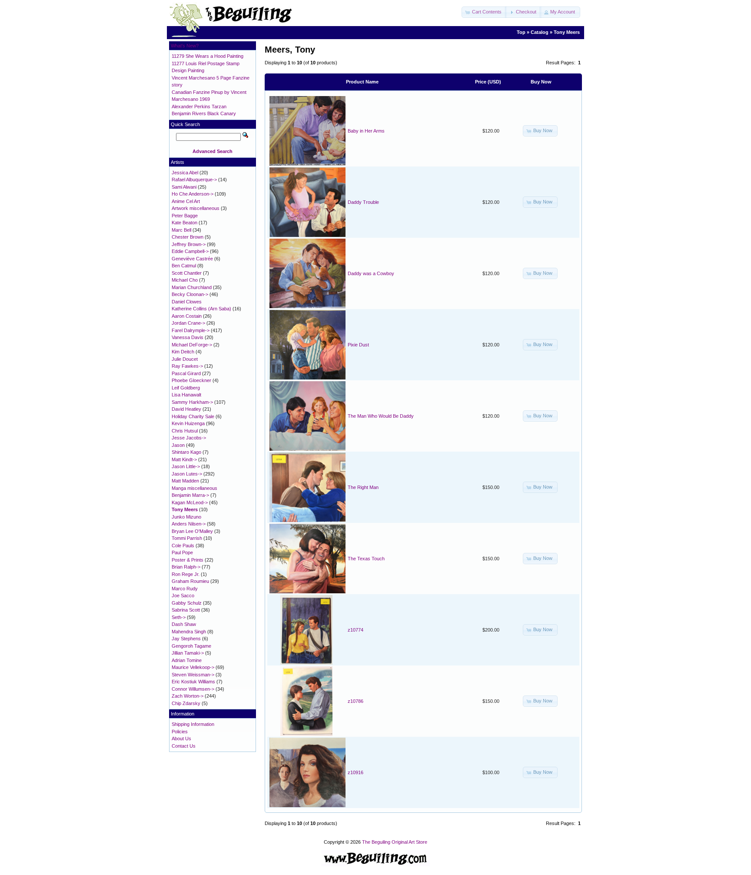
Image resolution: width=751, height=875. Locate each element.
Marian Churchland (192, 287)
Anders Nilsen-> (189, 523)
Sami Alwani (184, 187)
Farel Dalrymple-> (190, 330)
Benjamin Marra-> (190, 495)
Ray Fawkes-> (187, 366)
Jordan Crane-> (188, 323)
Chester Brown (187, 237)
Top (521, 32)
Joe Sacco (183, 595)
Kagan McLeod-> (190, 502)
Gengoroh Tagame (191, 646)
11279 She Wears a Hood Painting (207, 56)
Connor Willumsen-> (193, 689)
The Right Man (363, 487)
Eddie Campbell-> (190, 251)
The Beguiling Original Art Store (394, 842)
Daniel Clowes (187, 301)
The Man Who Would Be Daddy (381, 416)
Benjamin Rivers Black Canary (204, 113)
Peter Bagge (185, 215)
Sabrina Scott (186, 609)
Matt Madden (185, 480)
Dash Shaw (184, 624)
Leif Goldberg (186, 387)
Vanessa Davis (187, 337)
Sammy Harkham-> (192, 402)
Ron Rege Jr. (185, 574)
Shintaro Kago (186, 452)
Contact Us (184, 746)
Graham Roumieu (190, 581)
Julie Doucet (185, 359)
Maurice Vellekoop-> (193, 667)
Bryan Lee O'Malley (192, 531)
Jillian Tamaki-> (188, 652)
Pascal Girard (186, 373)
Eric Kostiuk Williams (193, 681)
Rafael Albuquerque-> (194, 179)
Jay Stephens (186, 638)
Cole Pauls (183, 545)
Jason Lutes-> (187, 473)
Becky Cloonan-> (190, 294)
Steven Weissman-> (193, 674)
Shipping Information (193, 724)
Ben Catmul (184, 265)
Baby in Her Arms (366, 130)
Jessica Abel (185, 172)
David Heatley (186, 409)
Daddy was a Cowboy (371, 273)
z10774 (355, 629)
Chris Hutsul (185, 430)
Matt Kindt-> (184, 459)
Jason (178, 445)
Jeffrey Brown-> (189, 244)
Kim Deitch (183, 351)
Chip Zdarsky (186, 703)
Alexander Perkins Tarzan (199, 106)
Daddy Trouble (363, 202)
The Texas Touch (366, 558)
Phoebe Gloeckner (191, 380)
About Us (181, 738)
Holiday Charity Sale (193, 416)
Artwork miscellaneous (195, 208)
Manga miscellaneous (194, 488)
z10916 (355, 772)
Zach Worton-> (187, 696)
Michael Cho (185, 280)
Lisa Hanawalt (186, 394)
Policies (180, 731)
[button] (484, 12)
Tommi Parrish (187, 538)
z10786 (355, 701)
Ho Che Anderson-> (192, 193)
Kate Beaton (184, 222)
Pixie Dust (358, 344)
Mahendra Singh (189, 631)
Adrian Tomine (187, 660)
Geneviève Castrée (192, 258)
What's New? (185, 45)
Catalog (539, 32)
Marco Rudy (185, 588)
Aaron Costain (187, 316)
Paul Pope (182, 552)
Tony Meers (567, 32)
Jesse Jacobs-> (189, 437)
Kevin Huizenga (188, 423)
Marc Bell (181, 230)
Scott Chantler (187, 273)
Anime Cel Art (186, 201)
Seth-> (179, 617)
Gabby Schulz (187, 603)
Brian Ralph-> (186, 566)
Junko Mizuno (186, 516)
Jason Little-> (186, 466)
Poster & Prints (187, 559)
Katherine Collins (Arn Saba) (201, 308)
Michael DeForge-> (192, 344)
